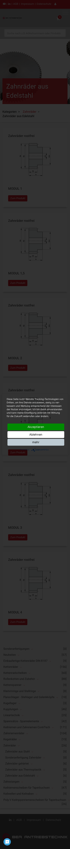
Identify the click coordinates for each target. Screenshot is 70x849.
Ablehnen (35, 434)
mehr (35, 442)
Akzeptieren (36, 427)
